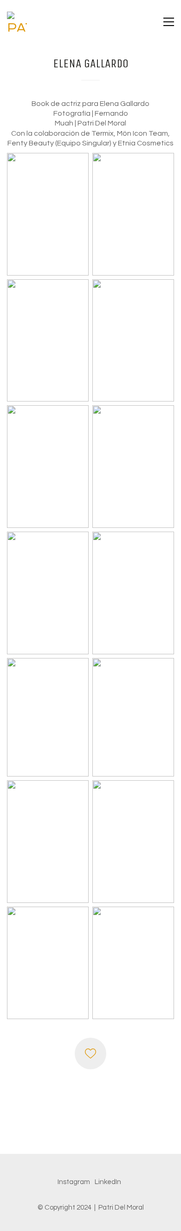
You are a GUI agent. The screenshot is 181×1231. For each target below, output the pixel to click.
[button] (168, 21)
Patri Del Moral (121, 1207)
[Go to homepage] (17, 22)
